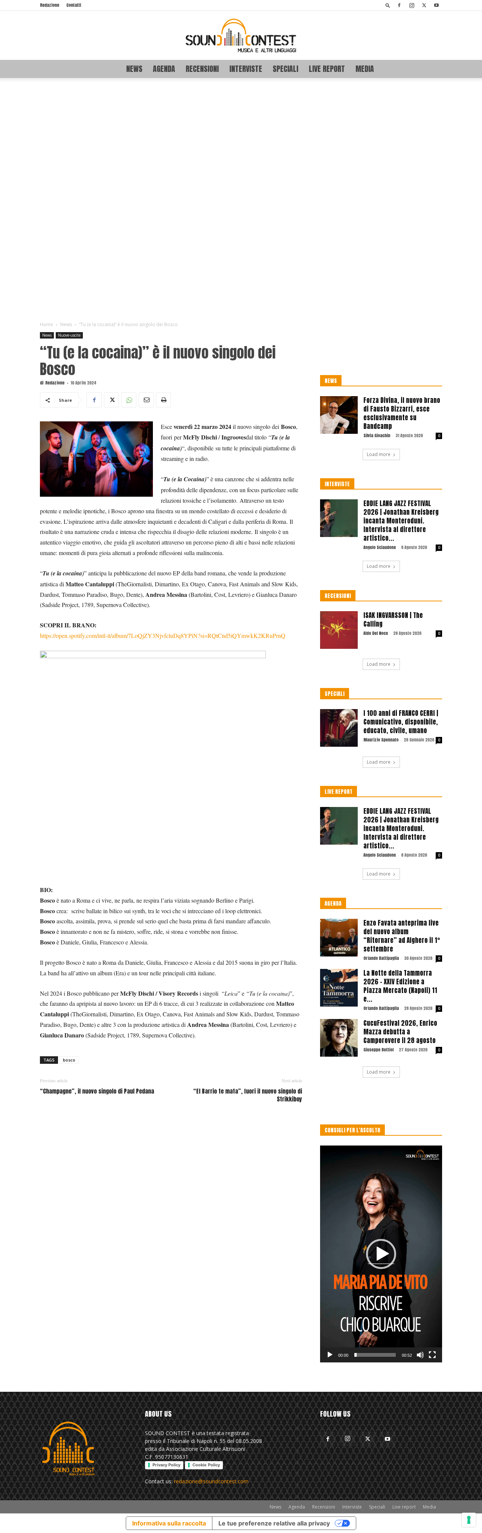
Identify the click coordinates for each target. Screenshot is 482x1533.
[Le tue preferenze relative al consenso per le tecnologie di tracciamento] (469, 1520)
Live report (327, 69)
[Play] (330, 1355)
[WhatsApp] (128, 399)
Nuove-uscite (69, 335)
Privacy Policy (166, 1464)
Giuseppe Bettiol (378, 1049)
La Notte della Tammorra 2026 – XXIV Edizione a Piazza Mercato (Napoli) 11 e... (400, 986)
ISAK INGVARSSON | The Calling (393, 619)
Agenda (164, 69)
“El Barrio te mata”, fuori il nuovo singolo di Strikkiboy (247, 1095)
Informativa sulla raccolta (169, 1523)
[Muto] (420, 1355)
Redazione (49, 5)
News (134, 69)
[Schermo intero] (432, 1355)
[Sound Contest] (241, 35)
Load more (378, 454)
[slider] (375, 1355)
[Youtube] (436, 5)
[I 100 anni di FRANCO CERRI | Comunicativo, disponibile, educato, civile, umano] (339, 728)
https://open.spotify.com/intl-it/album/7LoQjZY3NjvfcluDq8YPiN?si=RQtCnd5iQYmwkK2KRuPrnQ (162, 635)
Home (46, 324)
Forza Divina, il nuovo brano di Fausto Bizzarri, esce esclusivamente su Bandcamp (401, 413)
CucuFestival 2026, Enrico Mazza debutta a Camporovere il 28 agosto (400, 1031)
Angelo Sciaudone (379, 547)
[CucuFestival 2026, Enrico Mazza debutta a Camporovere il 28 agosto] (339, 1038)
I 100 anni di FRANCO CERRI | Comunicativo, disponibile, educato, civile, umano (400, 721)
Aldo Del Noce (375, 633)
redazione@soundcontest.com (211, 1481)
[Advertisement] (241, 200)
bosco (69, 1060)
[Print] (163, 399)
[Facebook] (399, 5)
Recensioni (202, 69)
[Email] (146, 399)
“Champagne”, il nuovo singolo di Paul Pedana (97, 1091)
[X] (424, 5)
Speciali (285, 69)
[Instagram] (411, 5)
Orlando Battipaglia (381, 958)
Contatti (73, 5)
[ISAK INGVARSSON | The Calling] (339, 630)
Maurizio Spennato (380, 740)
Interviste (245, 69)
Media (364, 69)
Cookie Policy (206, 1464)
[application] (381, 1254)
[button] (388, 5)
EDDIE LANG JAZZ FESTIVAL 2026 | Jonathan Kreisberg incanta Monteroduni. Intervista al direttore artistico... (401, 521)
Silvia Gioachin (376, 435)
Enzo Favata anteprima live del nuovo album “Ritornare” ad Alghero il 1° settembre (401, 936)
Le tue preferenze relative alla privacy (274, 1523)
